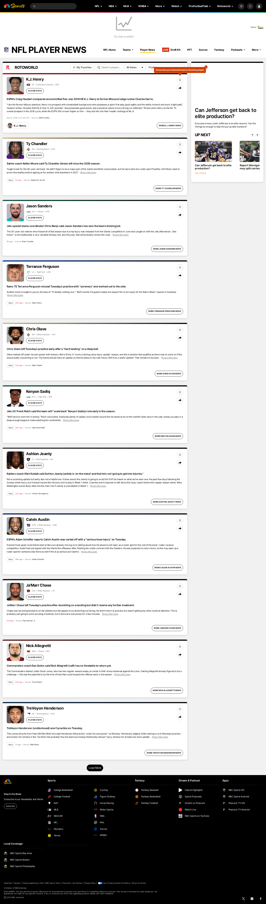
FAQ (41, 883)
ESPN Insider (44, 118)
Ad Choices (77, 883)
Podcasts (236, 49)
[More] (241, 6)
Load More (95, 767)
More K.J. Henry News (170, 125)
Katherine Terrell (38, 180)
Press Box (66, 883)
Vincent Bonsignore (40, 494)
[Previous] (252, 135)
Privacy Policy (90, 883)
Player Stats (35, 91)
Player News (147, 49)
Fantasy (219, 49)
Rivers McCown (88, 172)
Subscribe (10, 806)
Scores (203, 49)
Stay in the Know (12, 794)
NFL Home (109, 49)
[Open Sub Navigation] (101, 6)
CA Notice (125, 883)
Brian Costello (27, 241)
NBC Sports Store (53, 883)
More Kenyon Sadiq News (168, 436)
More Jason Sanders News (167, 249)
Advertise (8, 883)
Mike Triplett (37, 365)
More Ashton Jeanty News (167, 502)
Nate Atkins (37, 303)
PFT (189, 49)
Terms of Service (139, 883)
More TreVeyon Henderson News (164, 753)
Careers (17, 883)
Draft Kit (171, 49)
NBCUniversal (20, 888)
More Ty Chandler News (168, 188)
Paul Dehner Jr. (29, 621)
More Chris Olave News (169, 374)
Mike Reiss (34, 745)
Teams (127, 49)
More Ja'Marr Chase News (167, 628)
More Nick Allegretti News (167, 690)
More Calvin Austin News (167, 567)
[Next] (257, 135)
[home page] (14, 6)
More (255, 49)
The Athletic (37, 682)
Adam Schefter (38, 559)
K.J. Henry (20, 125)
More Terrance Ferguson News (164, 311)
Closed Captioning (30, 883)
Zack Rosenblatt (38, 428)
